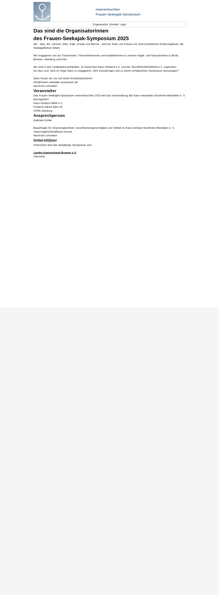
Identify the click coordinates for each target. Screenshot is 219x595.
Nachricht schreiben (45, 86)
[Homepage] (42, 12)
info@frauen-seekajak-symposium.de (55, 82)
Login (123, 24)
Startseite (39, 156)
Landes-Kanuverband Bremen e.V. (55, 152)
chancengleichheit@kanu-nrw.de (52, 131)
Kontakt (113, 24)
